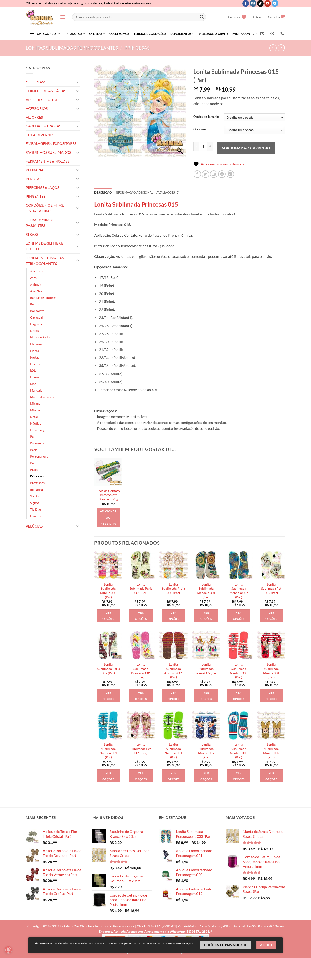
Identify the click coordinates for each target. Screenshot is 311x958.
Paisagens (37, 443)
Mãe (33, 384)
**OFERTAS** (36, 82)
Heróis (35, 364)
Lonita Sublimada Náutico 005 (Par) (238, 670)
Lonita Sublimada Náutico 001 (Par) (108, 751)
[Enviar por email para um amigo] (213, 174)
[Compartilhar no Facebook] (197, 174)
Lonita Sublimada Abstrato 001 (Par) (173, 670)
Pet (32, 463)
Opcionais (199, 129)
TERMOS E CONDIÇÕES (150, 34)
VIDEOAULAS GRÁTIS (213, 34)
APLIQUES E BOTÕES (43, 99)
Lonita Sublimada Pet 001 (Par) (141, 749)
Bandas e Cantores (43, 298)
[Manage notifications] (8, 949)
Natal (34, 417)
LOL (33, 370)
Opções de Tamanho (206, 116)
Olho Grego (38, 430)
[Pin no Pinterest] (222, 174)
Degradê (36, 324)
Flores (34, 351)
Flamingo (36, 344)
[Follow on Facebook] (245, 3)
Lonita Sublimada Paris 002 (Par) (108, 668)
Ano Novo (37, 291)
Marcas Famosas (42, 397)
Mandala (36, 390)
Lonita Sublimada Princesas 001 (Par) (141, 670)
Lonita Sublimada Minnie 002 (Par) (271, 751)
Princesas (137, 48)
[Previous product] (281, 47)
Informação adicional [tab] (134, 192)
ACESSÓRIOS (37, 108)
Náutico (35, 423)
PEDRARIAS (35, 170)
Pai (32, 436)
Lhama (34, 377)
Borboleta (37, 311)
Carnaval (36, 317)
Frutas (34, 357)
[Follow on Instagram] (253, 3)
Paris (33, 450)
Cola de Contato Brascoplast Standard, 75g (108, 495)
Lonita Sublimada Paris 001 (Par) (141, 588)
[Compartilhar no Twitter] (205, 174)
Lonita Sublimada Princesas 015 (136, 204)
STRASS (32, 234)
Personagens (39, 456)
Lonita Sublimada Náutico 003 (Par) (238, 751)
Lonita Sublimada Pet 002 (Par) (271, 588)
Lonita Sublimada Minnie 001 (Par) (271, 670)
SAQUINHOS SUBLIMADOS (48, 152)
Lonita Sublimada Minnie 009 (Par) (206, 751)
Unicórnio (37, 516)
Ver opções (108, 615)
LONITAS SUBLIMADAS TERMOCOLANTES (72, 48)
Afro (33, 278)
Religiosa (36, 490)
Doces (34, 331)
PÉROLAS (33, 179)
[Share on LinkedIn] (230, 174)
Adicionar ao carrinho (246, 148)
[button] (62, 17)
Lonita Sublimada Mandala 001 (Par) (206, 590)
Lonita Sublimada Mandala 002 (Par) (238, 590)
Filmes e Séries (40, 337)
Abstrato (36, 271)
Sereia (34, 496)
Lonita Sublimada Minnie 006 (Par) (108, 590)
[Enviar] (202, 17)
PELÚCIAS (34, 526)
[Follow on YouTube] (267, 3)
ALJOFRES (34, 117)
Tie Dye (35, 509)
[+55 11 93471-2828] (282, 33)
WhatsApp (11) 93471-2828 (189, 931)
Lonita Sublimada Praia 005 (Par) (173, 588)
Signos (34, 503)
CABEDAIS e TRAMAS (43, 126)
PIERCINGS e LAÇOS (42, 187)
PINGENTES (35, 196)
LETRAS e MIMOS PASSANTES (40, 223)
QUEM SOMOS (119, 34)
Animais (36, 284)
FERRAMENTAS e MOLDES (47, 161)
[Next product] (272, 47)
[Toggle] (77, 82)
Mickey (35, 403)
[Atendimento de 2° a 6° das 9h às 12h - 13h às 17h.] (272, 33)
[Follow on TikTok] (260, 3)
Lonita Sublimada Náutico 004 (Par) (173, 751)
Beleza (34, 304)
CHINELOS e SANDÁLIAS (46, 91)
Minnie (35, 410)
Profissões (37, 483)
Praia (34, 469)
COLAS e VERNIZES (41, 135)
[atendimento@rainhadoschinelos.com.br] (262, 33)
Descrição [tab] (103, 192)
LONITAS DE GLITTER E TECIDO (44, 246)
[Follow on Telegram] (275, 3)
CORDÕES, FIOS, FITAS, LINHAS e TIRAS (45, 208)
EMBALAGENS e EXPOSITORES (51, 143)
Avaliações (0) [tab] (167, 192)
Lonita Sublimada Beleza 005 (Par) (206, 668)
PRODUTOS (74, 34)
